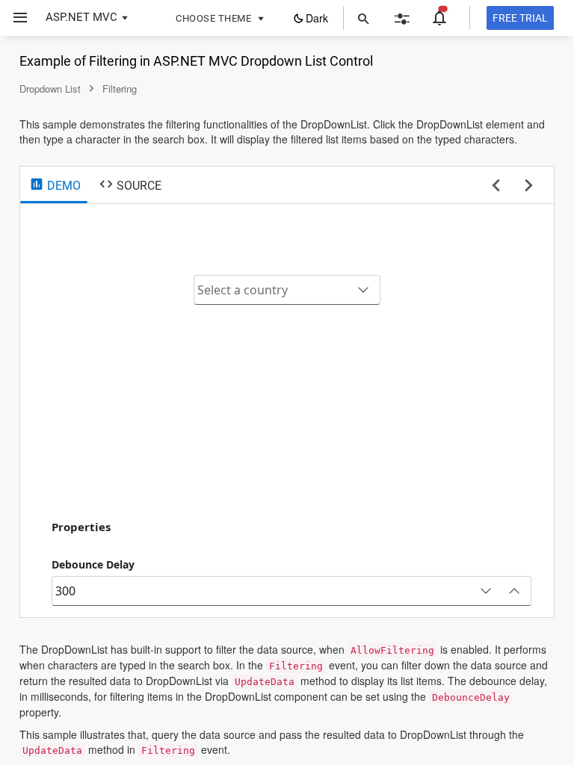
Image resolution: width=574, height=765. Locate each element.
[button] (14, 18)
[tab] (55, 186)
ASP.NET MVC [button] (81, 17)
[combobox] (287, 290)
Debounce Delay (93, 564)
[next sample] (529, 186)
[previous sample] (496, 186)
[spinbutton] (263, 591)
